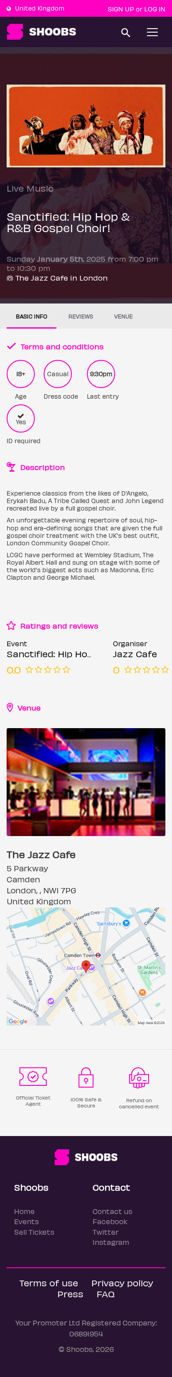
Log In (154, 9)
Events (26, 1221)
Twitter (106, 1232)
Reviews (80, 316)
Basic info (31, 316)
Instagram (111, 1242)
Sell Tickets (34, 1232)
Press (70, 1293)
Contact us (112, 1211)
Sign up (121, 9)
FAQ (106, 1293)
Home (24, 1211)
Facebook (110, 1221)
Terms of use (48, 1282)
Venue (123, 316)
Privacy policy (122, 1282)
